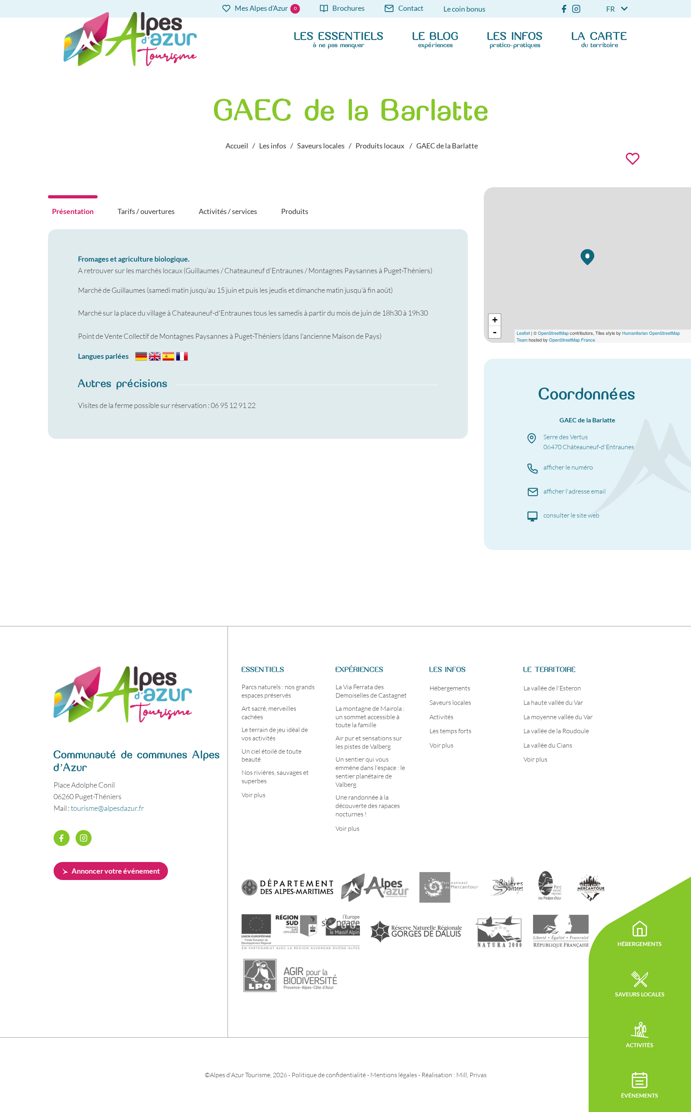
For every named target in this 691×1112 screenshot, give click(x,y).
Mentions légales (393, 1074)
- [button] (494, 332)
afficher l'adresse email (574, 491)
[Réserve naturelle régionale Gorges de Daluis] (416, 931)
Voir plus (254, 794)
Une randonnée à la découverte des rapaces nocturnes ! (368, 805)
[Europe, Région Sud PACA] (301, 931)
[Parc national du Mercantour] (449, 887)
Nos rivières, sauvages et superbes (275, 776)
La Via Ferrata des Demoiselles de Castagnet (371, 691)
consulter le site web (571, 515)
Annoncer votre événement (116, 870)
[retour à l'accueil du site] (130, 39)
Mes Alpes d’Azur (261, 8)
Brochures (348, 8)
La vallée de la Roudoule (556, 730)
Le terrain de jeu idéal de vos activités (275, 734)
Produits (294, 211)
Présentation (73, 211)
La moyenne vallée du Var (558, 716)
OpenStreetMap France (572, 339)
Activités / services (228, 211)
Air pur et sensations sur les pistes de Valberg (369, 742)
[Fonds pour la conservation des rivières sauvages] (507, 887)
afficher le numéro (568, 467)
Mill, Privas (471, 1074)
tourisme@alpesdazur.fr (107, 808)
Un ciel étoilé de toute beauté (272, 755)
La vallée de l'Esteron (552, 688)
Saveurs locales (450, 702)
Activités (441, 716)
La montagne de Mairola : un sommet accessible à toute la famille (370, 716)
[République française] (560, 931)
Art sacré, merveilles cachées (269, 712)
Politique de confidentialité (329, 1074)
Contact (410, 8)
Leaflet (523, 333)
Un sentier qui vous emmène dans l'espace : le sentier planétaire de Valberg (370, 771)
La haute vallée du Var (553, 702)
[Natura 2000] (498, 931)
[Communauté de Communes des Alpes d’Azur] (375, 887)
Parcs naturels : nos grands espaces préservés (278, 691)
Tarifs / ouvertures (146, 211)
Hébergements (449, 688)
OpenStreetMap (553, 333)
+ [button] (494, 320)
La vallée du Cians (547, 745)
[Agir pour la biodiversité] (291, 975)
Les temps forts (450, 730)
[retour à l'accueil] (123, 719)
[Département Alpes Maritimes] (287, 887)
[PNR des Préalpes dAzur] (549, 887)
